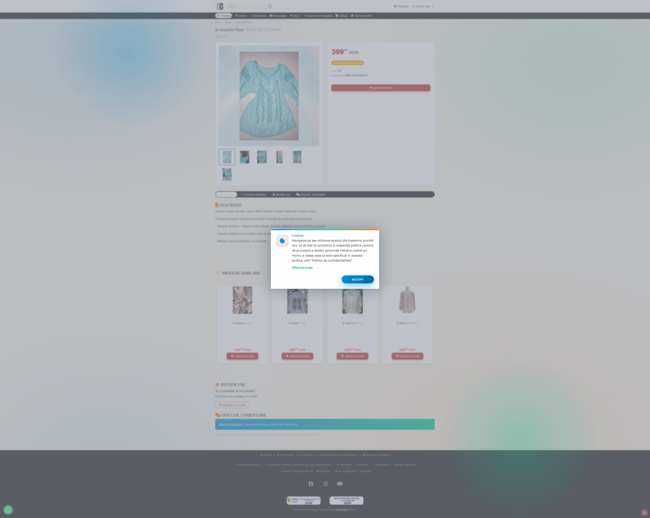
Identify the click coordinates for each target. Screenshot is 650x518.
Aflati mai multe (302, 267)
